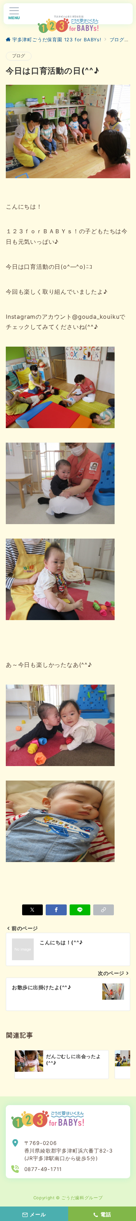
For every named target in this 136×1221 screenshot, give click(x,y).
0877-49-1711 (43, 1169)
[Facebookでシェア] (56, 909)
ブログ (18, 55)
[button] (103, 909)
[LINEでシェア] (80, 909)
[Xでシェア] (32, 909)
